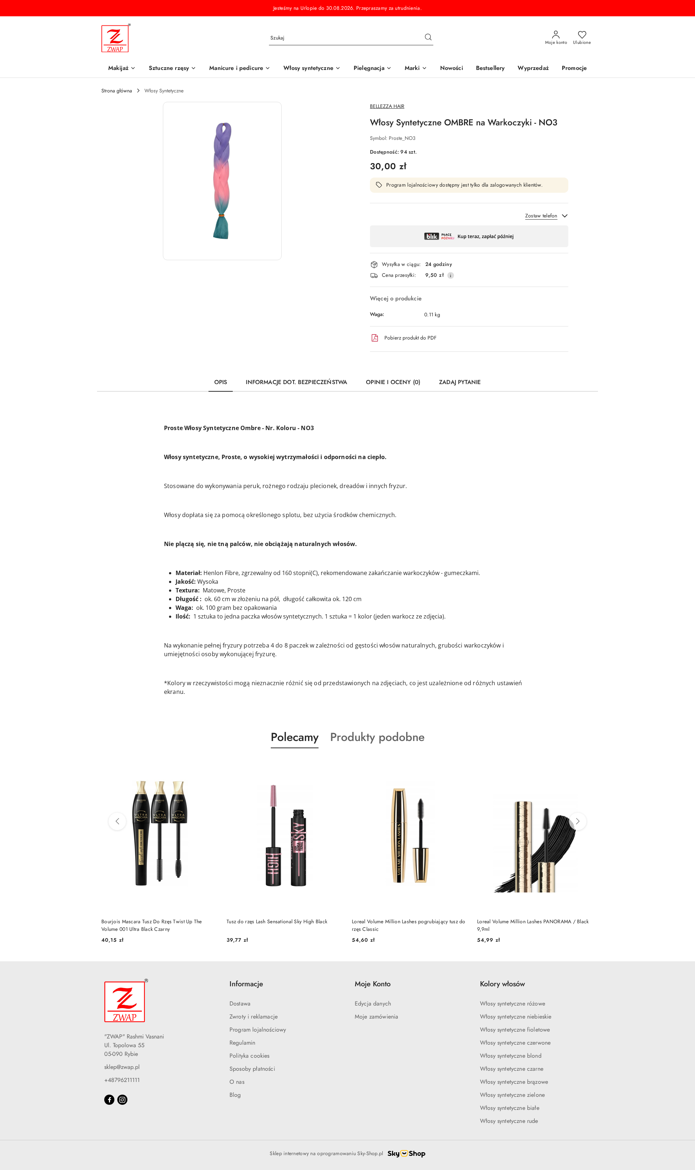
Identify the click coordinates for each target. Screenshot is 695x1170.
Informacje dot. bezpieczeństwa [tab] (296, 382)
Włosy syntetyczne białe (509, 1108)
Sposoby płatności (252, 1069)
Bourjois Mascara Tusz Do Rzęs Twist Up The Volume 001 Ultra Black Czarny (151, 925)
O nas (236, 1082)
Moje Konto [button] (373, 984)
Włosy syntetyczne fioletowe (515, 1029)
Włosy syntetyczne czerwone (515, 1042)
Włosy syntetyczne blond (511, 1056)
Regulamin (242, 1042)
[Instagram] (122, 1100)
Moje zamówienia (376, 1016)
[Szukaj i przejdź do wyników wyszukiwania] (428, 38)
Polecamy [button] (295, 737)
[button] (416, 68)
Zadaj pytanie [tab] (460, 382)
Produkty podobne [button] (377, 737)
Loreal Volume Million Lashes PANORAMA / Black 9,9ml (533, 925)
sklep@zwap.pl (122, 1067)
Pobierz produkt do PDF (410, 337)
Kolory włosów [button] (502, 984)
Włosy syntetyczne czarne (511, 1069)
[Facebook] (109, 1100)
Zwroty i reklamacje (253, 1016)
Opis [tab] (220, 382)
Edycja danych (373, 1003)
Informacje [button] (246, 984)
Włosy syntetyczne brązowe (514, 1082)
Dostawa (239, 1003)
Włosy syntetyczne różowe (512, 1003)
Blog (235, 1095)
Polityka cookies (249, 1056)
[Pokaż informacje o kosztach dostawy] (451, 275)
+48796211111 (122, 1080)
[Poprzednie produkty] (117, 821)
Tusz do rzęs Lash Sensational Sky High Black (277, 921)
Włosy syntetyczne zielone (512, 1095)
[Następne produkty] (577, 821)
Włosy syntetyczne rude (509, 1121)
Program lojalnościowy (257, 1029)
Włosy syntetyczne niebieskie (515, 1016)
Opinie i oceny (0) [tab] (393, 382)
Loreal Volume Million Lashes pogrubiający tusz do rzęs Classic (409, 925)
